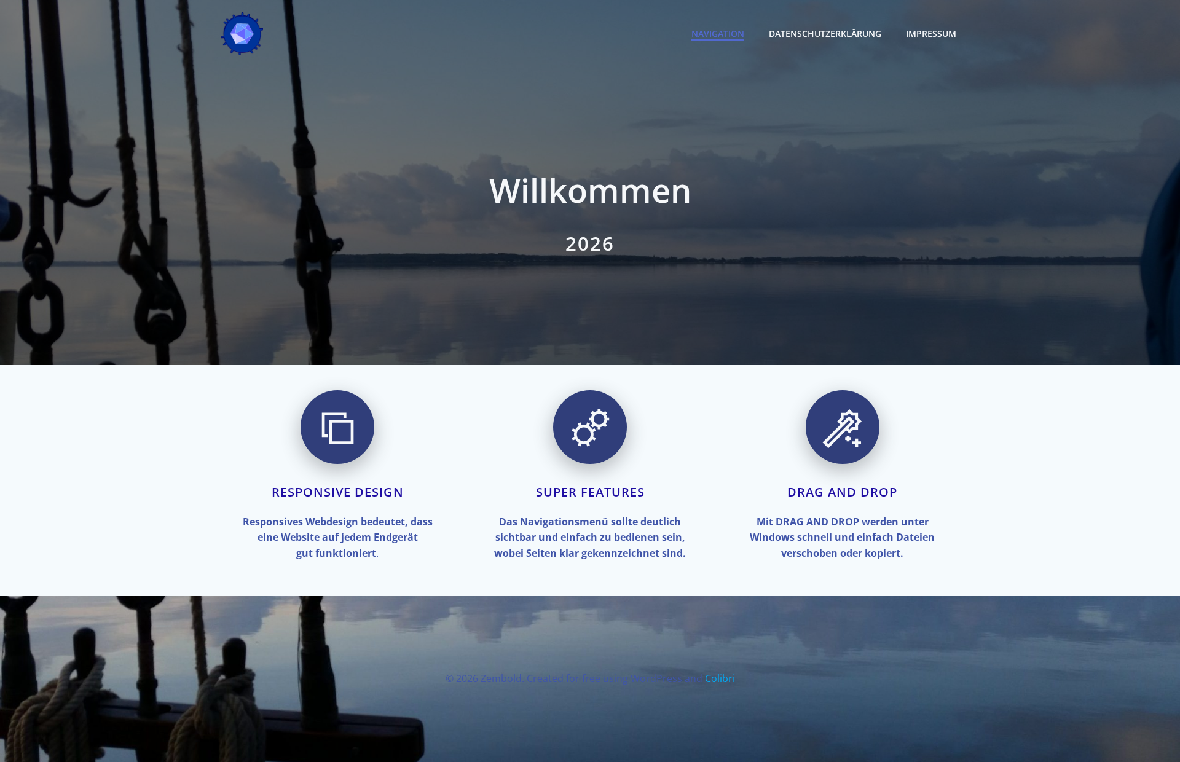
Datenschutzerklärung (825, 33)
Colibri (720, 678)
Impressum (931, 33)
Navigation (717, 33)
